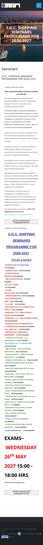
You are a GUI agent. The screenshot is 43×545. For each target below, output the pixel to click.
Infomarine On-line (33, 534)
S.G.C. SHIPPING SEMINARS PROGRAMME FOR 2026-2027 (19, 77)
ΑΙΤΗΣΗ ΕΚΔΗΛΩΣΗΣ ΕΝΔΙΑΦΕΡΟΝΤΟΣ (21, 221)
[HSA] (11, 5)
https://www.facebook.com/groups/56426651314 (18, 214)
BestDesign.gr (13, 534)
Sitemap (11, 537)
